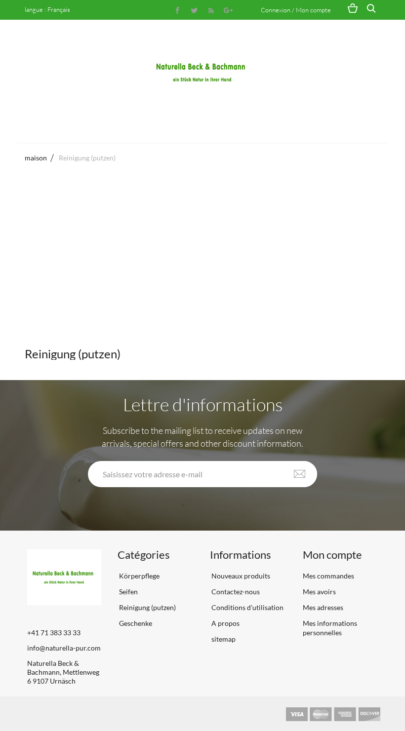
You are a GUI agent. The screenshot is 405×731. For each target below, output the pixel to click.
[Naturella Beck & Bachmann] (202, 72)
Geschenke (135, 623)
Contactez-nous (235, 591)
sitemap (223, 639)
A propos (225, 623)
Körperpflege (139, 576)
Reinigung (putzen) (147, 607)
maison (36, 158)
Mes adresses (323, 607)
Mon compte (332, 554)
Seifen (128, 591)
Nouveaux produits (240, 576)
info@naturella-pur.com (64, 648)
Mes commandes (328, 576)
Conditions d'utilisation (247, 607)
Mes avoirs (319, 591)
